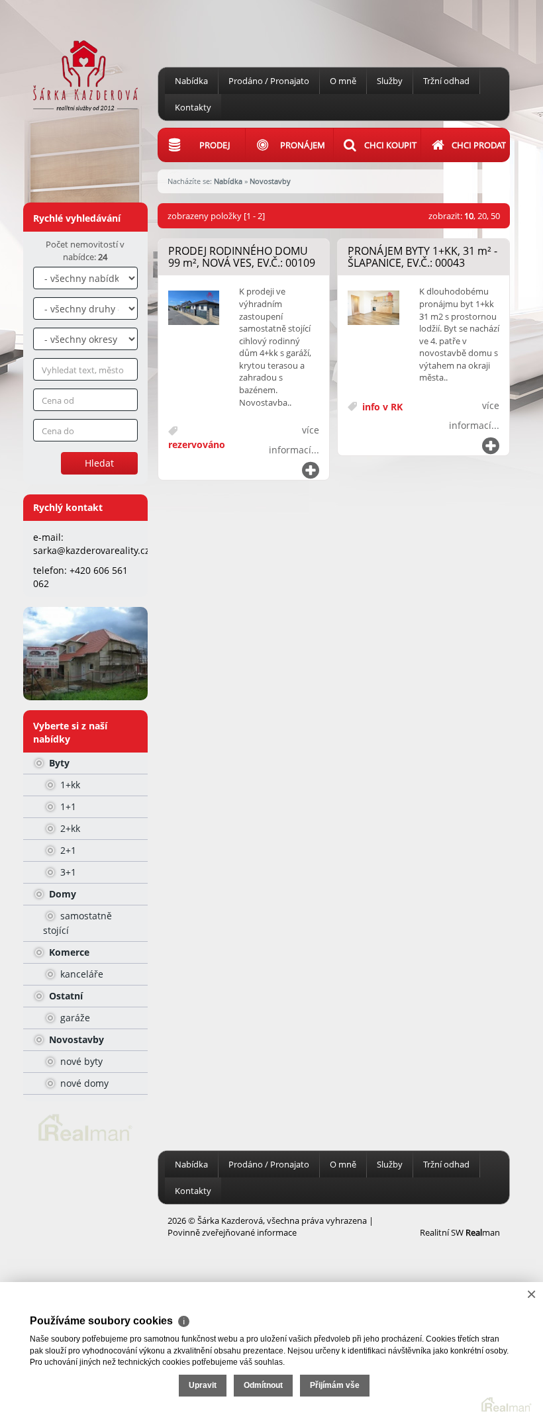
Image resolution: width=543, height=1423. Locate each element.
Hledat (99, 463)
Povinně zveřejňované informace (232, 1232)
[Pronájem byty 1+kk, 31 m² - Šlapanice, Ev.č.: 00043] (373, 308)
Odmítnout (263, 1385)
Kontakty (193, 107)
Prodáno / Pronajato (268, 81)
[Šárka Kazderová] (85, 55)
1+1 (67, 806)
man (483, 1232)
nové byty (80, 1061)
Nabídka (191, 81)
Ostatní (64, 995)
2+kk (69, 828)
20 (482, 216)
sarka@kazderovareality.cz (91, 550)
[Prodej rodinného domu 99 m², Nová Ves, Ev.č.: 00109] (194, 308)
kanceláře (80, 974)
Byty (58, 763)
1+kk (69, 784)
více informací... (294, 440)
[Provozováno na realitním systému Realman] (85, 1126)
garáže (74, 1017)
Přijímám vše (335, 1385)
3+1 (67, 872)
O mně (343, 81)
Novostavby (75, 1039)
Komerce (67, 952)
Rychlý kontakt (68, 507)
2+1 (67, 850)
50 (495, 216)
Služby (390, 81)
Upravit (203, 1385)
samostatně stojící (77, 923)
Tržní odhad (446, 81)
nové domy (83, 1083)
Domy (61, 894)
